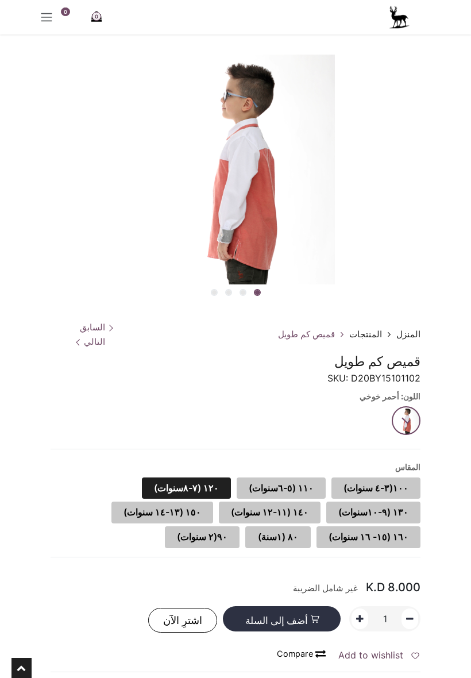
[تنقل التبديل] (46, 17)
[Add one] (360, 618)
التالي (94, 341)
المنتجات (365, 334)
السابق (92, 327)
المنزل (408, 334)
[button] (325, 293)
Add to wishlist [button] (372, 655)
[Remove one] (409, 618)
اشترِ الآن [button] (182, 620)
